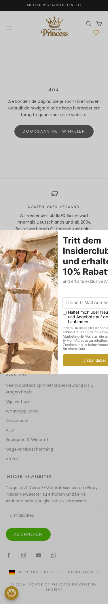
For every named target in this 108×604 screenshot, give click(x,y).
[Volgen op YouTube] (38, 555)
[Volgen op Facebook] (9, 555)
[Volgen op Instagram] (23, 555)
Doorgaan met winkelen (54, 131)
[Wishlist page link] (96, 33)
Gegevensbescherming (29, 449)
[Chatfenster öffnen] (11, 593)
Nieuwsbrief (17, 420)
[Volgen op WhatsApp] (53, 555)
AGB (10, 430)
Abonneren (28, 534)
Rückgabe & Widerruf (27, 440)
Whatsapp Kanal (22, 411)
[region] (54, 211)
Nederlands (80, 572)
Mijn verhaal (18, 401)
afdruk (12, 459)
